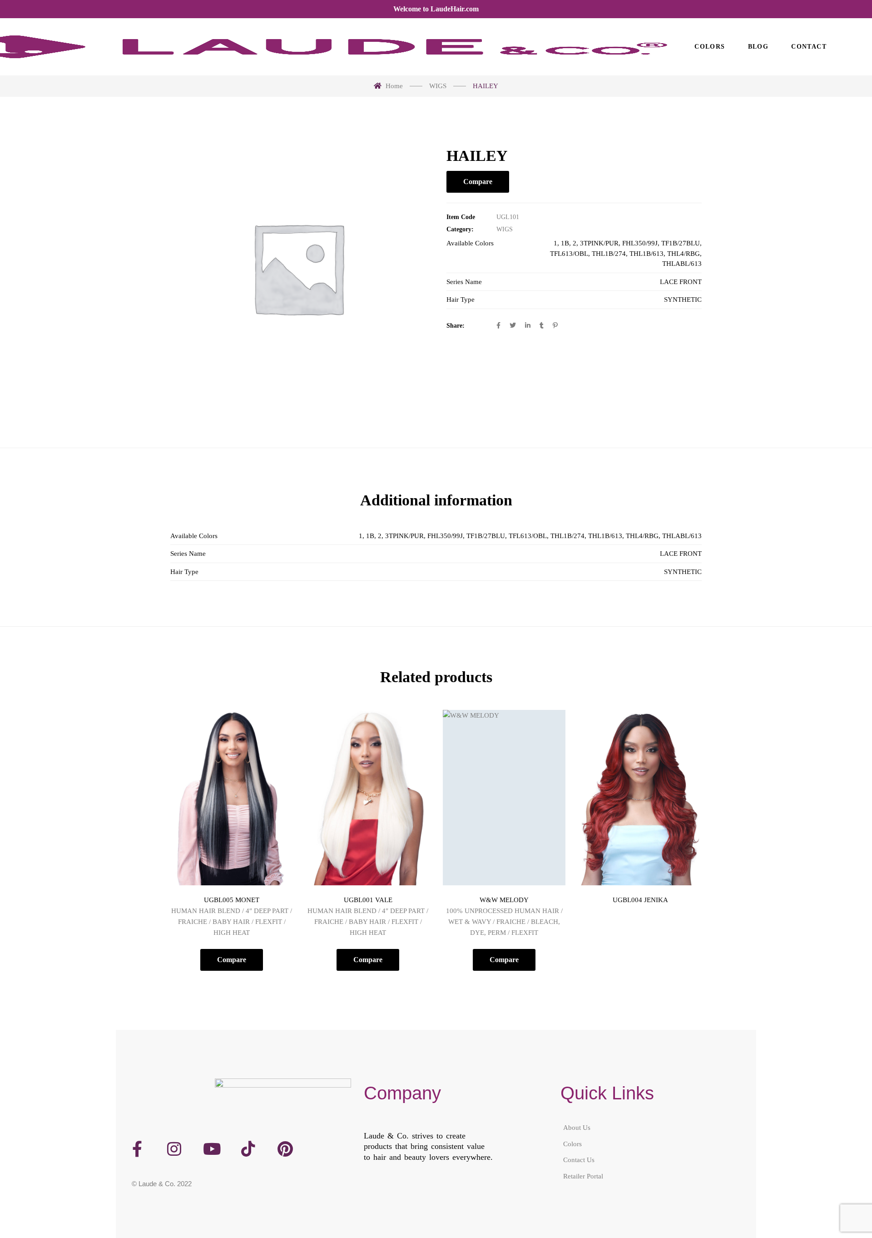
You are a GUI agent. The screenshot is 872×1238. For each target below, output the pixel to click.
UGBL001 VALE (368, 900)
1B (565, 243)
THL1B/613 (646, 253)
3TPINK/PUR (599, 243)
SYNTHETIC (683, 299)
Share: (455, 325)
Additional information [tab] (436, 500)
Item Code (460, 217)
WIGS (504, 229)
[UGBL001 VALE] (368, 797)
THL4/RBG (683, 253)
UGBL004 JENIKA (640, 900)
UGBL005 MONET (231, 900)
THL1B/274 (609, 253)
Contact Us (579, 1159)
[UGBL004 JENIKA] (640, 797)
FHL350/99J (640, 243)
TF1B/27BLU (680, 243)
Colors (572, 1143)
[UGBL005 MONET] (231, 797)
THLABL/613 (682, 263)
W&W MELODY (504, 900)
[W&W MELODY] (504, 797)
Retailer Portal (583, 1175)
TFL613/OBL (569, 253)
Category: (460, 229)
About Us (576, 1127)
